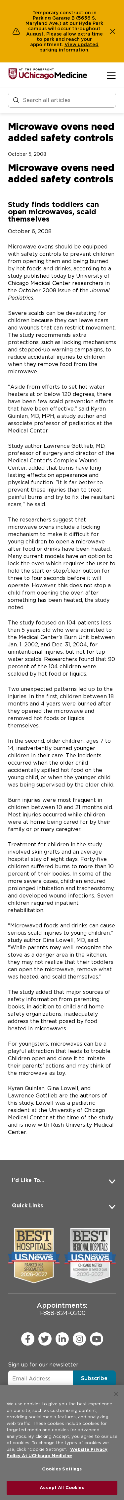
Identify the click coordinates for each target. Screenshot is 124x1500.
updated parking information (69, 47)
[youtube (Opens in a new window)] (96, 1339)
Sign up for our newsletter (43, 1364)
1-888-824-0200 (62, 1308)
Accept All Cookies (62, 1487)
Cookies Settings (62, 1468)
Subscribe (94, 1378)
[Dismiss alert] (112, 31)
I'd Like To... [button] (28, 1180)
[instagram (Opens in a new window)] (79, 1339)
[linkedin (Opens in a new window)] (62, 1339)
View (71, 44)
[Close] (116, 1394)
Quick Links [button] (27, 1205)
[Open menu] (111, 75)
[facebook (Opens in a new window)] (27, 1339)
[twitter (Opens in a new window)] (45, 1339)
